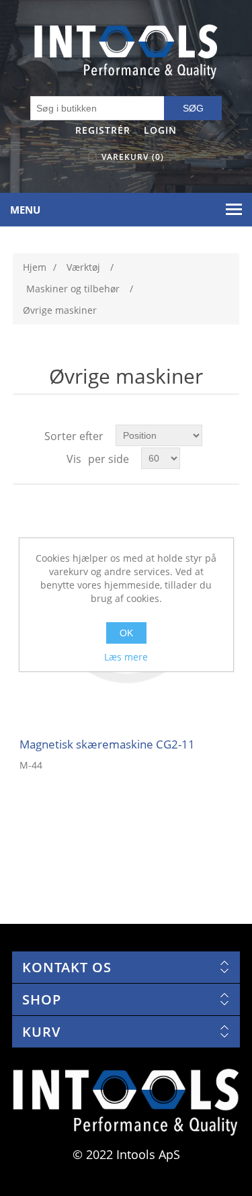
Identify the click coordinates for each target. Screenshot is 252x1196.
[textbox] (97, 108)
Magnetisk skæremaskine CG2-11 (107, 744)
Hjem (34, 267)
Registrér (102, 130)
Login (160, 130)
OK (126, 633)
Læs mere (126, 656)
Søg (193, 108)
